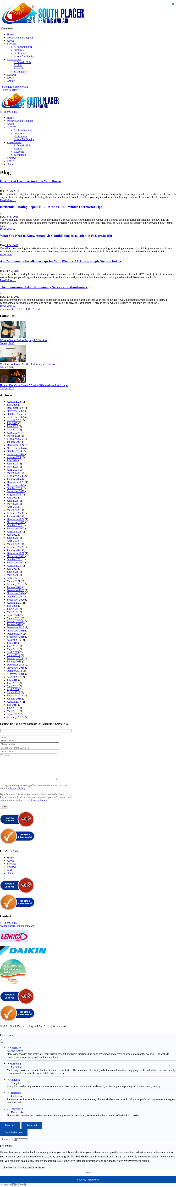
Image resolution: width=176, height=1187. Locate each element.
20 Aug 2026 (7, 343)
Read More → (8, 200)
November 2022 (16, 522)
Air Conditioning (23, 46)
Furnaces (19, 49)
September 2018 (16, 673)
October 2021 (14, 559)
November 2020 (16, 593)
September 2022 (16, 528)
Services (11, 43)
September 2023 (16, 491)
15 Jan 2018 (11, 216)
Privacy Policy (17, 788)
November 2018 (16, 667)
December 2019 (15, 627)
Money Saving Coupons (20, 37)
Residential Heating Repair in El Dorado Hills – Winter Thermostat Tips (51, 207)
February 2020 (15, 621)
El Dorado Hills (22, 62)
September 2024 (16, 454)
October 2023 (14, 488)
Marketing (15, 1063)
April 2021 (13, 577)
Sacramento (20, 71)
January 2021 (14, 587)
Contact (11, 80)
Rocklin (18, 65)
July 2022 (12, 534)
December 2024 (15, 444)
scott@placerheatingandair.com (17, 925)
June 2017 (12, 707)
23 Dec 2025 (7, 388)
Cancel (88, 1172)
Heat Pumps (20, 53)
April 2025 (13, 432)
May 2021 (12, 574)
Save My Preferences (88, 1179)
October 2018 (14, 670)
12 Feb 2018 (12, 191)
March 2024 (13, 472)
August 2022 (14, 531)
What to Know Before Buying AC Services (23, 340)
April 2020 (13, 615)
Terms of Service (71, 1029)
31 (29, 309)
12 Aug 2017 (12, 296)
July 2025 (12, 423)
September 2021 (16, 562)
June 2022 (12, 537)
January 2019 (14, 661)
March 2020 (13, 618)
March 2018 (13, 692)
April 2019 (13, 652)
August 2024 (14, 457)
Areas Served (14, 59)
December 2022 (15, 519)
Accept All (32, 1125)
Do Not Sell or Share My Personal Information (107, 1029)
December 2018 (15, 664)
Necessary (15, 1047)
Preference (15, 1092)
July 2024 (12, 460)
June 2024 (12, 463)
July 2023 (12, 497)
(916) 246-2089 (8, 111)
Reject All (10, 1125)
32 (32, 309)
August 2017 (14, 701)
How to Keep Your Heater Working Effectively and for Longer (34, 385)
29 (22, 309)
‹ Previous (5, 309)
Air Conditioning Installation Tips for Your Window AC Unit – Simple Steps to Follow (61, 261)
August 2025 (14, 420)
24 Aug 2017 (12, 271)
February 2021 (15, 584)
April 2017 (13, 714)
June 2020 (12, 608)
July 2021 (12, 568)
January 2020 (14, 624)
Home (10, 34)
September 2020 (16, 599)
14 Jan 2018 (11, 245)
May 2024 (12, 466)
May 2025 (12, 429)
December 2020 (15, 590)
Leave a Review (12, 89)
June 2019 (12, 646)
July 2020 (12, 605)
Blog (9, 869)
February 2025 (15, 438)
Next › (37, 309)
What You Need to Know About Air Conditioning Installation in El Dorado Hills (56, 235)
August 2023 (14, 494)
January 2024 (14, 479)
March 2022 (13, 543)
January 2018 (14, 698)
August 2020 (14, 602)
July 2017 (12, 704)
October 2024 (14, 451)
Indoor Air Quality (24, 56)
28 (18, 309)
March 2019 (13, 655)
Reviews (11, 74)
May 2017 (12, 710)
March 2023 (13, 509)
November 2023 (16, 485)
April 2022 (13, 540)
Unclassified (16, 1108)
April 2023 (13, 506)
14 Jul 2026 (6, 367)
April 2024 (13, 469)
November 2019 (16, 630)
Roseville (19, 68)
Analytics (14, 1079)
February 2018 (15, 695)
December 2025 (15, 407)
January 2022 (14, 550)
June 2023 (12, 500)
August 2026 (14, 401)
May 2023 (12, 503)
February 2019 (15, 658)
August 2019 (14, 639)
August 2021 (14, 565)
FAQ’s (10, 77)
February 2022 (15, 547)
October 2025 (14, 414)
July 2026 (12, 404)
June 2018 (12, 683)
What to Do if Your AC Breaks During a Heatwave (28, 364)
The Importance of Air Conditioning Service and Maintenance (43, 287)
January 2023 (14, 516)
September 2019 (16, 636)
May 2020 (12, 612)
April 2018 (13, 689)
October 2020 (14, 596)
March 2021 (13, 581)
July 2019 (12, 642)
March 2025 (13, 435)
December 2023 (15, 482)
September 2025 (16, 417)
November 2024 (16, 448)
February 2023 (15, 513)
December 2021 (15, 553)
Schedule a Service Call (15, 86)
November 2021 (16, 556)
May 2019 (12, 649)
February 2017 (15, 717)
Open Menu (7, 28)
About (10, 40)
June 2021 (12, 571)
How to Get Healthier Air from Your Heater (30, 181)
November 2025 (16, 410)
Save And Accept (13, 1132)
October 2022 (14, 525)
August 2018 (14, 676)
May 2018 (12, 686)
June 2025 (12, 426)
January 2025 (14, 441)
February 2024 (15, 475)
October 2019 (14, 633)
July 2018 (12, 680)
